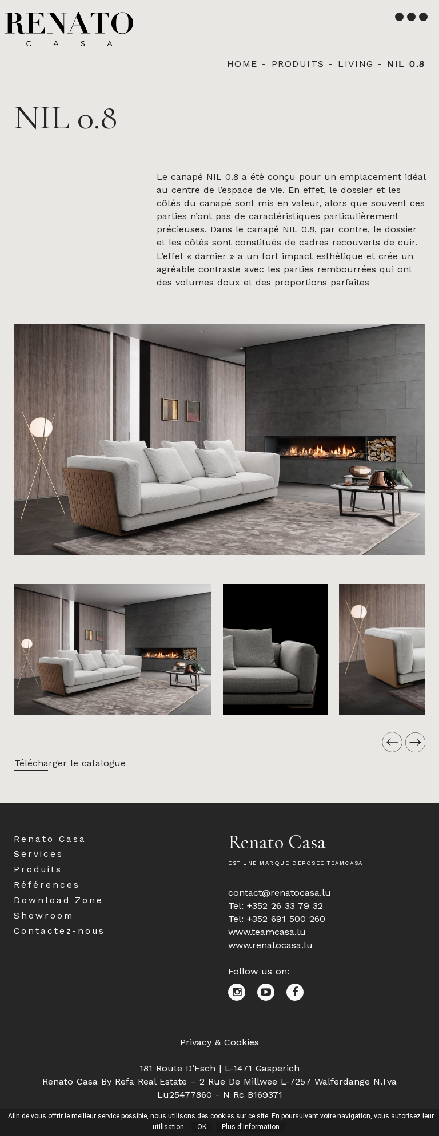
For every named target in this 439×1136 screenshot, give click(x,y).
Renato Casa (50, 839)
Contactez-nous (59, 931)
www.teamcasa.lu (267, 931)
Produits (298, 63)
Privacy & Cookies (219, 1042)
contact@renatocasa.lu (279, 892)
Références (47, 885)
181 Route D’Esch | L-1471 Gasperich (219, 1068)
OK (201, 1127)
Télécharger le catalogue (70, 763)
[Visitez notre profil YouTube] (271, 991)
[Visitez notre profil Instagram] (242, 991)
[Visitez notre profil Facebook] (299, 991)
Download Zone (58, 900)
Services (38, 854)
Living (355, 63)
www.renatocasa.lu (270, 945)
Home (242, 63)
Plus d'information (251, 1127)
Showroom (44, 916)
